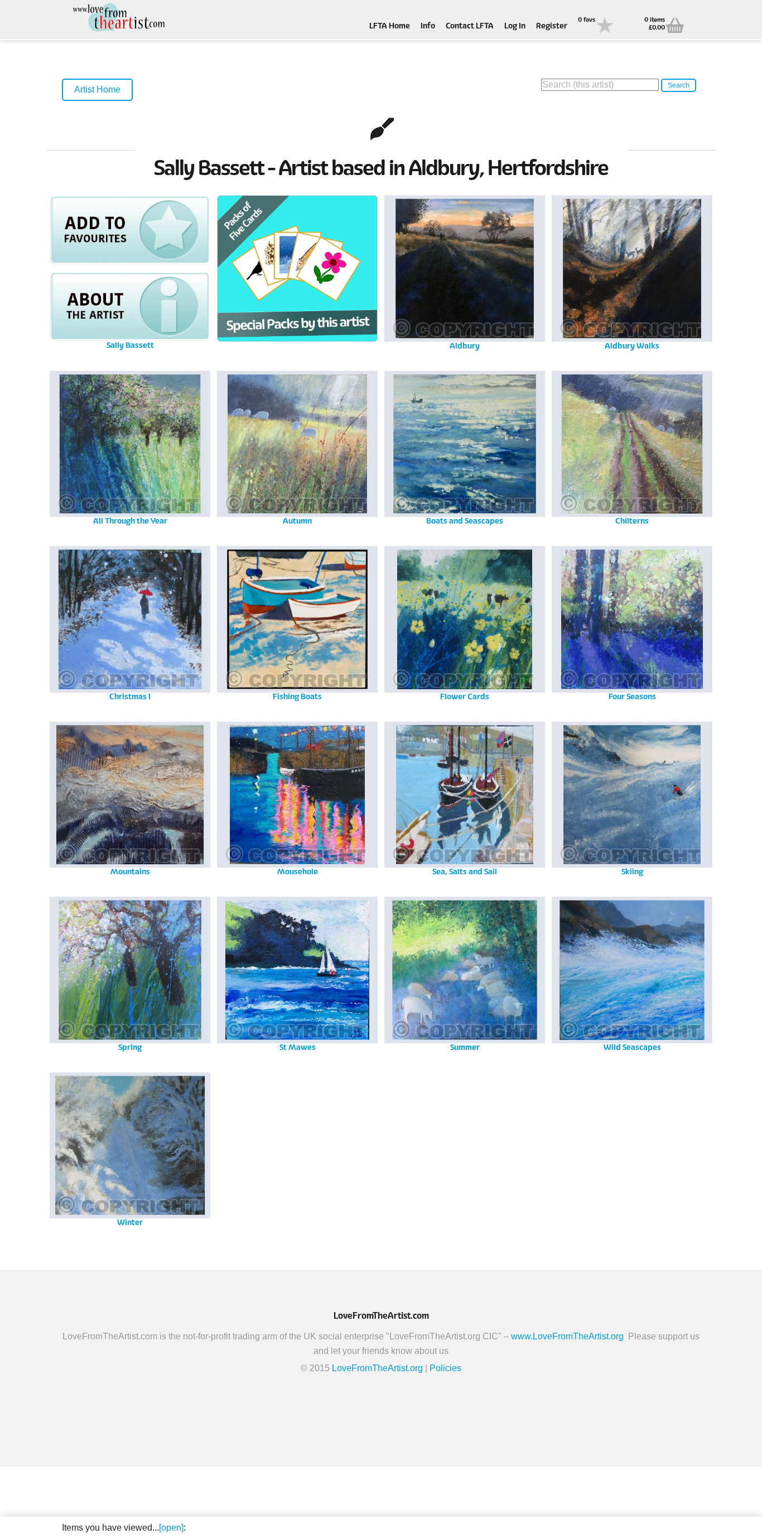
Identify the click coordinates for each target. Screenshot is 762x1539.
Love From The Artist (117, 18)
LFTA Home (389, 26)
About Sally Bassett (130, 306)
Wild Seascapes (632, 973)
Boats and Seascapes (465, 447)
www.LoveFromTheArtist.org (567, 1336)
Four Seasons (632, 622)
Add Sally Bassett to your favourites (130, 230)
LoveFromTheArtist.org (377, 1368)
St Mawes (297, 973)
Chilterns (632, 447)
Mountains (130, 798)
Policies (445, 1368)
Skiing (632, 798)
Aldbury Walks (632, 271)
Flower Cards (465, 622)
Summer (465, 973)
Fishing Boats (297, 622)
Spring (130, 973)
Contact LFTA (470, 26)
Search (678, 85)
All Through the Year (130, 447)
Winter (130, 1148)
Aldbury (464, 271)
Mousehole (297, 798)
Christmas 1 (130, 622)
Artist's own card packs (297, 271)
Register (551, 26)
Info (428, 26)
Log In (514, 26)
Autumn (298, 447)
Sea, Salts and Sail (465, 798)
